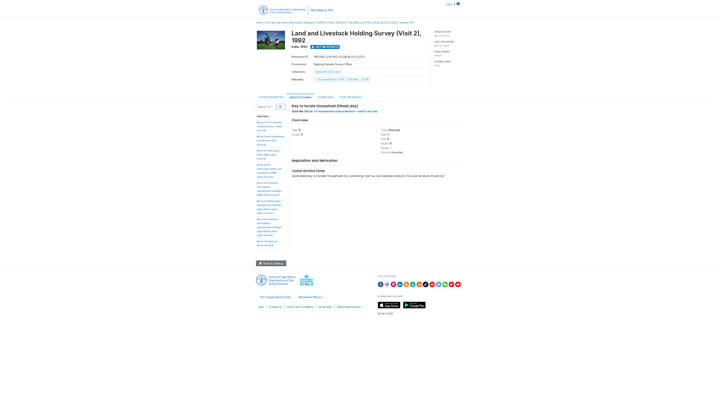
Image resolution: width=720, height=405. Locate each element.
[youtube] (458, 284)
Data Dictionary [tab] (301, 97)
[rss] (406, 284)
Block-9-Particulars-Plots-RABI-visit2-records (268, 154)
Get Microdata (327, 46)
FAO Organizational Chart (275, 297)
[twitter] (438, 284)
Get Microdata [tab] (352, 97)
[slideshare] (413, 284)
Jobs (261, 306)
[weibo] (451, 284)
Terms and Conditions (300, 306)
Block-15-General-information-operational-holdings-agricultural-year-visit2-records (269, 227)
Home (259, 22)
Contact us (275, 306)
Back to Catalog (273, 263)
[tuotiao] (432, 284)
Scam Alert (325, 306)
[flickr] (387, 284)
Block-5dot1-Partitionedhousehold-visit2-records (270, 140)
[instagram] (393, 284)
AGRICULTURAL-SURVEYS (331, 22)
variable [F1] (407, 22)
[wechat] (445, 284)
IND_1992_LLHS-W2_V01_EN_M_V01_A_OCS (373, 22)
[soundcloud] (419, 284)
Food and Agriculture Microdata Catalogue (289, 22)
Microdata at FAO (322, 10)
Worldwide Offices (309, 297)
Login (448, 4)
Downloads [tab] (325, 97)
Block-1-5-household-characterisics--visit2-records (270, 126)
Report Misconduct (349, 306)
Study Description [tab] (271, 97)
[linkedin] (400, 284)
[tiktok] (425, 284)
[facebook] (380, 284)
